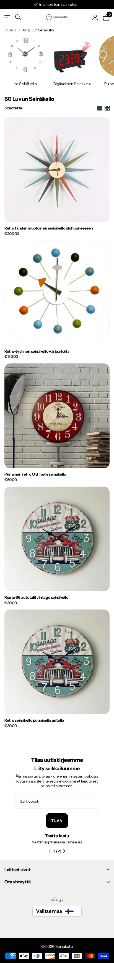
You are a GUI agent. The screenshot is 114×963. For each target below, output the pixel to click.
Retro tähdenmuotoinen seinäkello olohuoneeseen (48, 228)
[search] (18, 17)
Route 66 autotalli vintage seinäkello (36, 597)
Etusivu (10, 30)
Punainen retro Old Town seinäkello (35, 474)
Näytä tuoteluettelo (7, 17)
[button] (49, 851)
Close (57, 869)
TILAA (57, 820)
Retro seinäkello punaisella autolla (34, 720)
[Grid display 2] (107, 108)
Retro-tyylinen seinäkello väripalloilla (36, 351)
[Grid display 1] (99, 108)
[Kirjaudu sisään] (95, 17)
